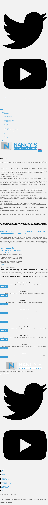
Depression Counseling (8, 118)
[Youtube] (25, 94)
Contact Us (4, 139)
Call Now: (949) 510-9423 (7, 1)
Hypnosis (5, 125)
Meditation (6, 124)
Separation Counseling (8, 126)
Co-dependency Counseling (22, 276)
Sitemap (1, 496)
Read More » (2, 245)
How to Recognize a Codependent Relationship (10, 232)
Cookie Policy (25, 496)
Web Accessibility (20, 496)
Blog (3, 140)
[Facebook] (25, 53)
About (3, 132)
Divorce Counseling (7, 117)
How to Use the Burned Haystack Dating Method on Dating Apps (10, 250)
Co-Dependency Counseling (9, 120)
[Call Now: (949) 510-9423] (1, 2)
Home (3, 110)
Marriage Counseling (7, 114)
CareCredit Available (7, 137)
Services (3, 112)
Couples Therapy (7, 113)
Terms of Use (31, 496)
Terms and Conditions (7, 496)
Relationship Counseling (8, 116)
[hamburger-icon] (1, 109)
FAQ (4, 133)
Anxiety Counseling (7, 122)
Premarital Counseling (7, 121)
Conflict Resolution (7, 128)
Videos (5, 136)
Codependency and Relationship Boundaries (11, 129)
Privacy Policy (13, 496)
